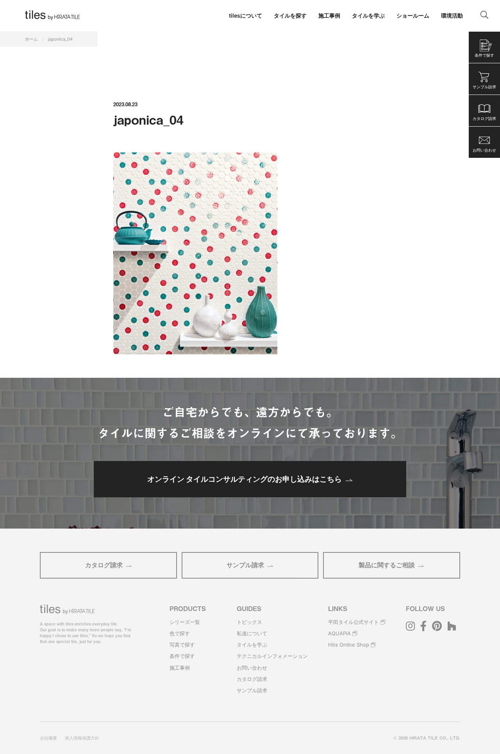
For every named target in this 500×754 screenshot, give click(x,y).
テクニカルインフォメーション (272, 656)
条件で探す (182, 656)
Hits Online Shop (348, 644)
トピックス (249, 622)
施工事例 (180, 668)
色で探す (180, 633)
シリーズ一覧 (185, 622)
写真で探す (182, 644)
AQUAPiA (339, 633)
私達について (252, 633)
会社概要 (48, 738)
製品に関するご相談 (387, 565)
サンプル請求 (245, 565)
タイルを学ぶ (252, 644)
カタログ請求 (104, 565)
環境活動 (452, 15)
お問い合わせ (252, 668)
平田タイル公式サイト (353, 622)
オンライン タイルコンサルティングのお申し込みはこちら (244, 479)
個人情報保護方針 (82, 738)
